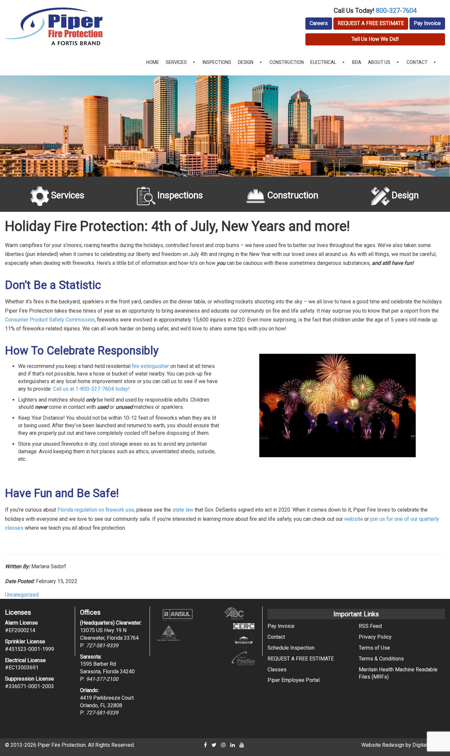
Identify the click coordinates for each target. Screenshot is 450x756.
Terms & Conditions (381, 659)
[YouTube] (241, 745)
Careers (319, 23)
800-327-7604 (396, 10)
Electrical (323, 62)
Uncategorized (22, 595)
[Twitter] (213, 745)
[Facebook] (205, 745)
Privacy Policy (375, 637)
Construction (286, 62)
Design (245, 62)
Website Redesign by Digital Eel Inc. (403, 745)
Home (152, 62)
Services (176, 62)
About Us (379, 62)
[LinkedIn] (232, 745)
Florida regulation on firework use (95, 510)
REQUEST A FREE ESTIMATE (371, 23)
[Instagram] (223, 745)
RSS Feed (370, 626)
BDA (356, 62)
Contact (417, 62)
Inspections (217, 62)
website (353, 519)
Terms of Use (374, 648)
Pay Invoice (427, 23)
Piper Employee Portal (293, 680)
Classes (277, 669)
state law (182, 510)
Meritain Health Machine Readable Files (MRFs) (398, 673)
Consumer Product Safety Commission (50, 320)
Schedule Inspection (291, 648)
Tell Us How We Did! (375, 39)
